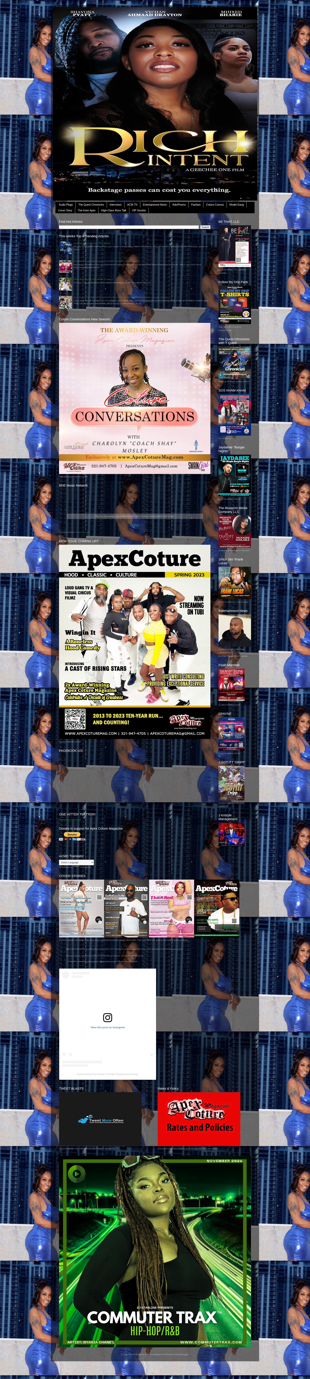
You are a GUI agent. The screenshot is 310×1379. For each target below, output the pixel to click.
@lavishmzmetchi (75, 949)
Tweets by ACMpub (70, 819)
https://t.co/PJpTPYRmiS (95, 955)
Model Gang (236, 204)
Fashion (196, 204)
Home (134, 524)
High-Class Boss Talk (113, 210)
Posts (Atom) (82, 532)
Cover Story (65, 210)
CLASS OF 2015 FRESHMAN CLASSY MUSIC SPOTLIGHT (107, 261)
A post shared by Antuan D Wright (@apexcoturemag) (107, 1074)
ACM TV (132, 204)
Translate (85, 867)
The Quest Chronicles (91, 204)
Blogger (184, 1354)
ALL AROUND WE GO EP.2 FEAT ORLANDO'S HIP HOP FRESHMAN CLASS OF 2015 (121, 297)
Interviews (116, 204)
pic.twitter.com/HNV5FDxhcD (126, 955)
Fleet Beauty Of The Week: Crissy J (93, 279)
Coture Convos (215, 204)
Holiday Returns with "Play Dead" (92, 243)
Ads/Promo (179, 204)
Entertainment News (155, 204)
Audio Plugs (66, 204)
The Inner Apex (87, 210)
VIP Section (139, 210)
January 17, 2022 (128, 961)
